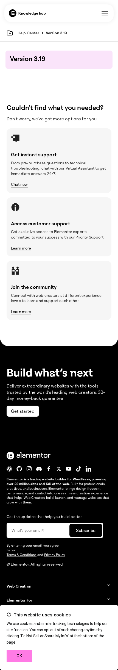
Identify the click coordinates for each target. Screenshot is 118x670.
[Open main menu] (104, 13)
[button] (59, 586)
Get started (23, 411)
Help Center (28, 33)
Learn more (21, 248)
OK (19, 655)
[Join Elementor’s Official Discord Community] (39, 469)
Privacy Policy (54, 555)
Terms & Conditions (21, 555)
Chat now (19, 184)
